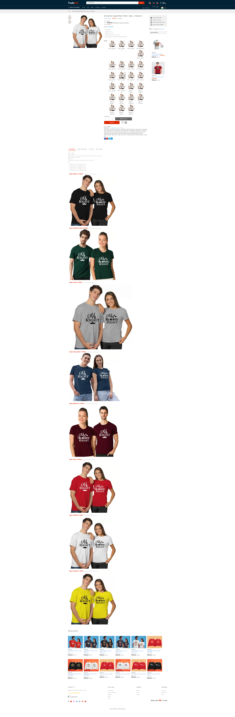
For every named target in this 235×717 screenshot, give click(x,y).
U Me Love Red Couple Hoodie (106, 673)
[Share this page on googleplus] (107, 139)
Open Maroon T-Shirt (76, 403)
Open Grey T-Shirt (75, 282)
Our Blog (163, 690)
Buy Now (112, 122)
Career (137, 692)
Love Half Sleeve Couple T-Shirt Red (74, 651)
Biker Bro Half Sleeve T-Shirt (158, 76)
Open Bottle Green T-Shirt (78, 228)
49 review (120, 18)
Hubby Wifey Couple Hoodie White (123, 673)
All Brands (97, 7)
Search (141, 2)
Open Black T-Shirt (76, 174)
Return (109, 696)
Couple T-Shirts (120, 127)
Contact (138, 694)
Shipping (109, 694)
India (165, 7)
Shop (88, 7)
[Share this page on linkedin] (112, 139)
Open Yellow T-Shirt (76, 571)
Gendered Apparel (112, 127)
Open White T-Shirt (76, 515)
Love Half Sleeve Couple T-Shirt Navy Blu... (90, 651)
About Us (138, 690)
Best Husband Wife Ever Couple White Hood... (90, 674)
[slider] (114, 18)
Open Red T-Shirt (75, 459)
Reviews (91, 149)
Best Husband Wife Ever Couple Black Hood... (74, 674)
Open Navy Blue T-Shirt (77, 352)
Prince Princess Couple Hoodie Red (138, 673)
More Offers (99, 149)
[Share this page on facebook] (105, 139)
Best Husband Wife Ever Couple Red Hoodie (153, 651)
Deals (92, 7)
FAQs (109, 698)
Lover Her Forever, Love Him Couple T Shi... (105, 651)
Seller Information (82, 149)
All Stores (104, 7)
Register (164, 3)
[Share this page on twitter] (109, 139)
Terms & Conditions (112, 692)
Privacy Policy (110, 690)
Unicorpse (109, 18)
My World (154, 52)
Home (83, 7)
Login (163, 2)
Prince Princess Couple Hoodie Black (153, 674)
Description (72, 149)
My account (164, 692)
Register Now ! (162, 28)
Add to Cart (124, 118)
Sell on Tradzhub (145, 7)
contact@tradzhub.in (73, 696)
